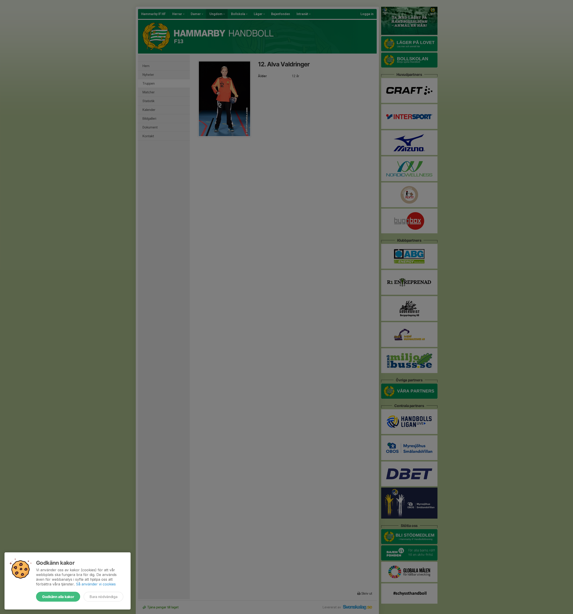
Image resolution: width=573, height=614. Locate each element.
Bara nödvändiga (103, 596)
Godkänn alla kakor (58, 596)
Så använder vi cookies (96, 584)
